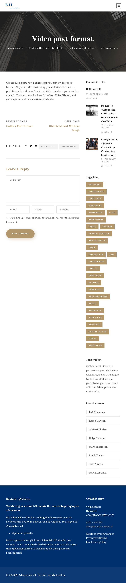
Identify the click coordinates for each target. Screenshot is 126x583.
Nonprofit (95, 290)
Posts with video (39, 48)
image (92, 248)
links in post (96, 261)
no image (94, 282)
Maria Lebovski (97, 472)
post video (74, 48)
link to (93, 269)
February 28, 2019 (108, 126)
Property (94, 324)
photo (92, 303)
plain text (95, 310)
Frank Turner (96, 455)
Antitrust (95, 184)
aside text (95, 199)
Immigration (96, 254)
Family (92, 227)
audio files (95, 205)
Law (112, 254)
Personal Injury (98, 296)
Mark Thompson (98, 446)
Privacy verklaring (96, 537)
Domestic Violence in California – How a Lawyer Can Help (109, 113)
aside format (96, 192)
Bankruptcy (95, 212)
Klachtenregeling (96, 541)
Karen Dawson (97, 420)
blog (112, 212)
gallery (107, 227)
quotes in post (97, 331)
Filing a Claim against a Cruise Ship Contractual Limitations (109, 147)
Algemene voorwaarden (100, 533)
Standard (56, 48)
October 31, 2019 (98, 94)
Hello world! (93, 89)
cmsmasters (15, 48)
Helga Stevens (97, 438)
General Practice (99, 233)
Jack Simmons (97, 412)
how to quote (97, 241)
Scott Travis (96, 463)
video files (88, 48)
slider (92, 339)
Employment (96, 220)
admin (93, 98)
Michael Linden (98, 429)
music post (95, 275)
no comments (109, 48)
